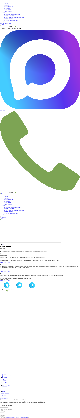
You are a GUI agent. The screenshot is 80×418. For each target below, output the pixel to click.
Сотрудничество (6, 4)
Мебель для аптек (4, 376)
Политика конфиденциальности (8, 6)
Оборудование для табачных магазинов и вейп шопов (11, 20)
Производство (6, 3)
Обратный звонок (8, 23)
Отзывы (3, 21)
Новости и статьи (6, 5)
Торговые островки (6, 19)
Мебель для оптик (4, 377)
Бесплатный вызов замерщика (6, 387)
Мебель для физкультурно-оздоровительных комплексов (10, 378)
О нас (4, 2)
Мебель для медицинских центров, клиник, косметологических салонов (14, 17)
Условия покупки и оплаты (7, 9)
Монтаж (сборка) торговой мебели (9, 10)
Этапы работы (6, 7)
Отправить (2, 412)
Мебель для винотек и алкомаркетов (9, 15)
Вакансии (3, 391)
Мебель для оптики (6, 13)
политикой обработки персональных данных (22, 417)
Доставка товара (4, 386)
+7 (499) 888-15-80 (3, 23)
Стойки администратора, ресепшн (8, 18)
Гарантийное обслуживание (8, 11)
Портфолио (3, 389)
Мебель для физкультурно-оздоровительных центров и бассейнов (13, 14)
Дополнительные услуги (7, 8)
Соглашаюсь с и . (15, 417)
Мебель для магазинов (7, 16)
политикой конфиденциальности (10, 417)
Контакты (3, 390)
